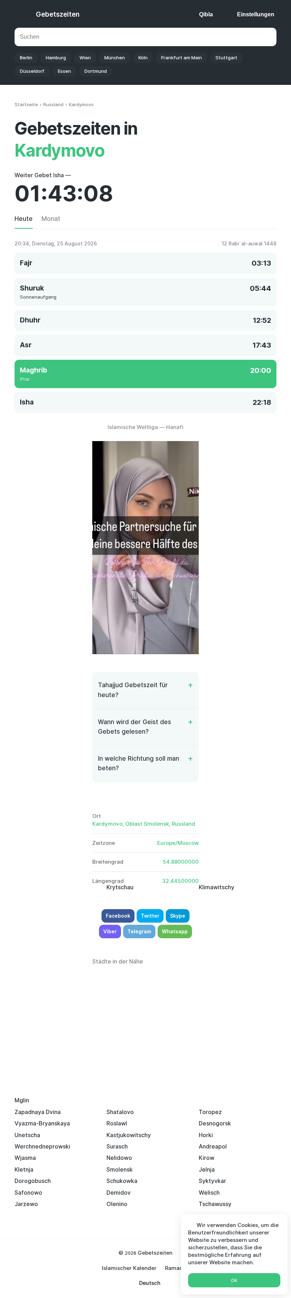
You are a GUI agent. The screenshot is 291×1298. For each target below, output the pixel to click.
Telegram (139, 931)
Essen (64, 71)
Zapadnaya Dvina (38, 1111)
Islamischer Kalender (129, 1268)
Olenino (116, 1203)
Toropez (210, 1111)
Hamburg (56, 57)
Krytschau (119, 887)
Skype (177, 916)
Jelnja (207, 1169)
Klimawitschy (216, 887)
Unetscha (27, 1135)
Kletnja (24, 1169)
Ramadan (177, 1268)
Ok (234, 1280)
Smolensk (119, 1169)
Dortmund (95, 71)
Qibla (206, 14)
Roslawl (116, 1123)
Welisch (209, 1192)
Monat (51, 218)
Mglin (22, 1100)
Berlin (26, 57)
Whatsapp (175, 931)
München (114, 57)
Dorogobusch (33, 1180)
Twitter (150, 916)
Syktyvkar (212, 1180)
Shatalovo (120, 1111)
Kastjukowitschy (128, 1135)
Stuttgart (226, 57)
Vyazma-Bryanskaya (42, 1123)
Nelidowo (119, 1157)
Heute (24, 218)
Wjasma (25, 1157)
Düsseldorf (32, 71)
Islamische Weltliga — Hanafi (145, 427)
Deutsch (149, 1283)
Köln (143, 57)
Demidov (118, 1192)
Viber (110, 931)
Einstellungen (255, 14)
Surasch (117, 1146)
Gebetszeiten (57, 14)
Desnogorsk (215, 1123)
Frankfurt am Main (181, 57)
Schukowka (121, 1180)
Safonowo (28, 1192)
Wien (85, 57)
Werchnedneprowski (42, 1146)
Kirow (206, 1157)
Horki (206, 1135)
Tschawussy (215, 1203)
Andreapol (213, 1146)
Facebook (118, 916)
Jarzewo (26, 1203)
